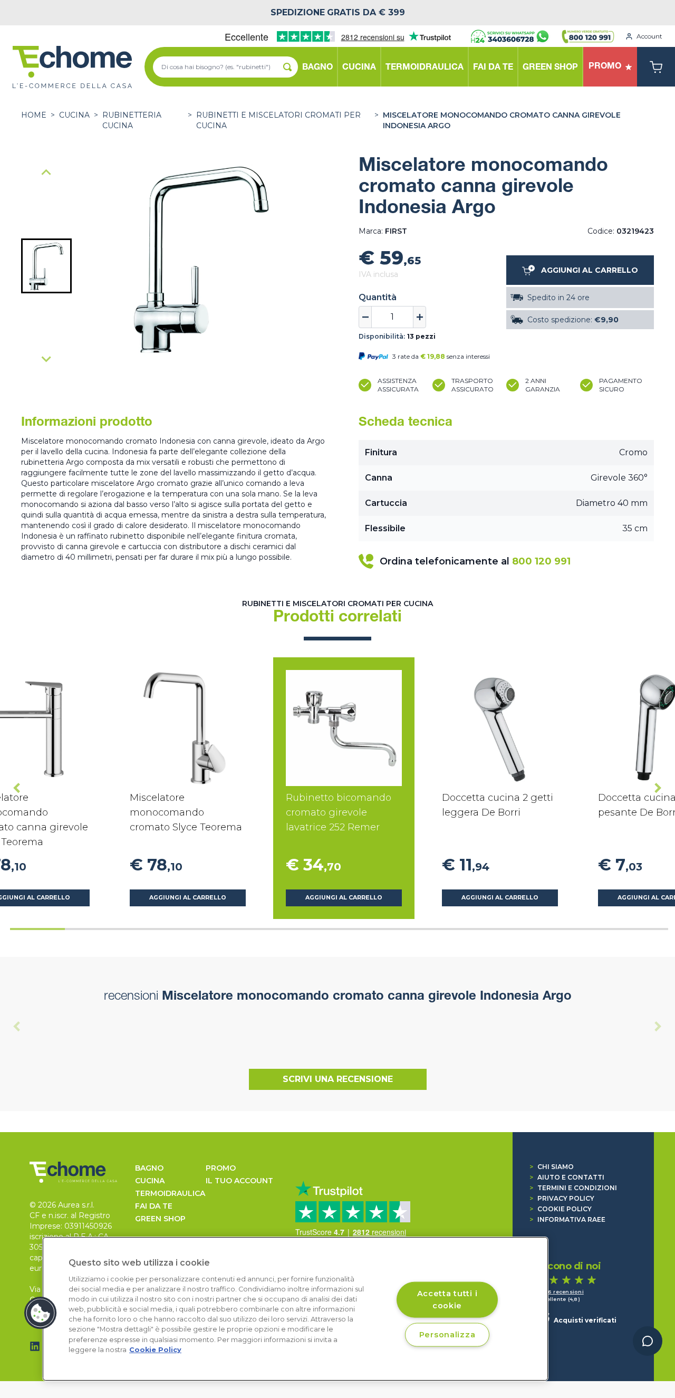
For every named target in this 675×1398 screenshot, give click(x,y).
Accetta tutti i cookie (447, 1299)
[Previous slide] (46, 173)
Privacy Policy (561, 1198)
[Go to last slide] (16, 788)
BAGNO (149, 1168)
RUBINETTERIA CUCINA (131, 120)
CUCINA (74, 115)
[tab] (37, 929)
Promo (221, 1168)
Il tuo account (239, 1180)
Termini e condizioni (573, 1188)
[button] (46, 265)
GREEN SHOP (160, 1218)
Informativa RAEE (567, 1219)
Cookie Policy (560, 1209)
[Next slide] (46, 358)
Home (33, 115)
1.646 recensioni (560, 1292)
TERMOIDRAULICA (170, 1193)
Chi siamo (551, 1167)
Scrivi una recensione (338, 1079)
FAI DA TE (153, 1206)
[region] (295, 1309)
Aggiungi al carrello (187, 897)
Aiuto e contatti (566, 1177)
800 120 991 (541, 561)
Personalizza (447, 1334)
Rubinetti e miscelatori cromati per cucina (278, 120)
